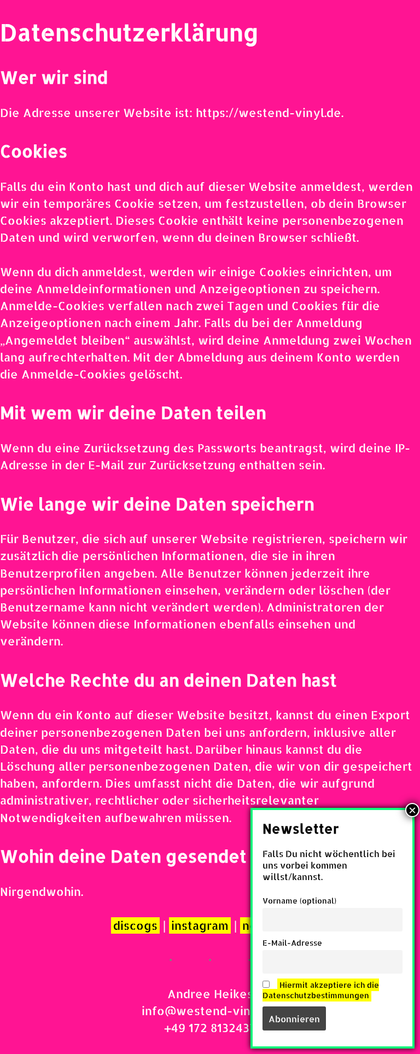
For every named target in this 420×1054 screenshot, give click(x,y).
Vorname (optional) (299, 900)
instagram (200, 925)
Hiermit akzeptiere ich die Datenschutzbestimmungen (320, 990)
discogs (135, 925)
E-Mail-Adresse (292, 942)
